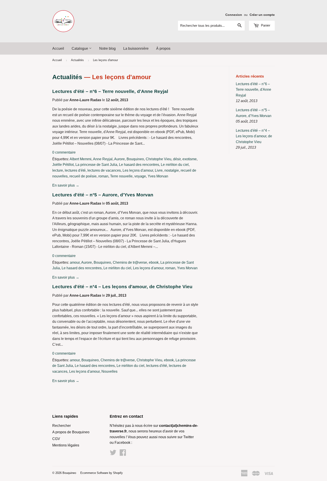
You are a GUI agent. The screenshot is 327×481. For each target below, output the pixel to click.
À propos (163, 48)
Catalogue (80, 48)
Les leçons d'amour (138, 170)
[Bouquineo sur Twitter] (113, 454)
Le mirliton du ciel (175, 164)
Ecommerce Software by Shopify (101, 473)
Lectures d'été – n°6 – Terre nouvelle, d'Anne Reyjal (110, 91)
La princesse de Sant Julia (96, 164)
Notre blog (107, 48)
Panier (265, 25)
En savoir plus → (65, 185)
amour (75, 262)
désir (177, 159)
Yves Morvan (158, 176)
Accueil (58, 48)
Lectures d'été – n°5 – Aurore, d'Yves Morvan (102, 194)
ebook (154, 262)
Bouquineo (135, 159)
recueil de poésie (83, 176)
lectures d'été (75, 170)
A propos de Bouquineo (70, 432)
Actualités (77, 60)
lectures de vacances (104, 170)
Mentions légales (65, 445)
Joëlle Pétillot (63, 164)
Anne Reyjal (103, 159)
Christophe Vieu (158, 159)
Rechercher (61, 426)
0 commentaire (64, 152)
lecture (57, 170)
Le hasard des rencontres (139, 164)
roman (103, 176)
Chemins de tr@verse (130, 262)
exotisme (189, 159)
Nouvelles (109, 371)
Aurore (119, 159)
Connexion (233, 14)
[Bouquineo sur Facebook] (122, 454)
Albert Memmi (80, 159)
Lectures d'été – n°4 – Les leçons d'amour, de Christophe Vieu (122, 286)
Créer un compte (262, 14)
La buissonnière (136, 48)
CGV (56, 439)
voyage (140, 176)
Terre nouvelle (121, 176)
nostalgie (171, 170)
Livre (159, 170)
